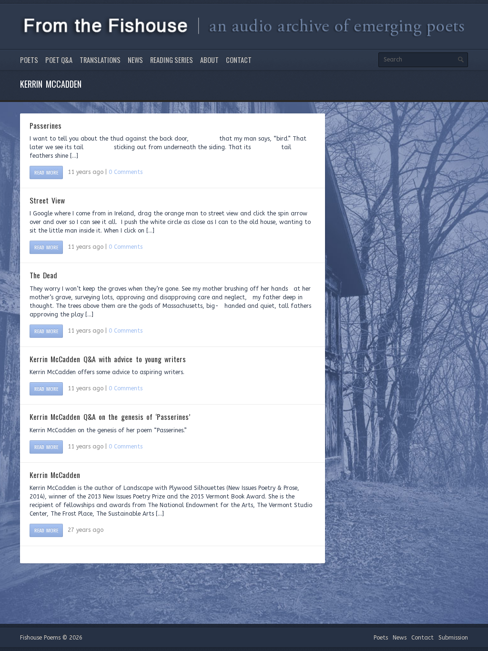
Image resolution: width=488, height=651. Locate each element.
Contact (239, 60)
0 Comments (125, 172)
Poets (29, 60)
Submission (453, 637)
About (209, 60)
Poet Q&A (58, 60)
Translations (100, 60)
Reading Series (171, 60)
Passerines (45, 125)
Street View (47, 200)
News (135, 60)
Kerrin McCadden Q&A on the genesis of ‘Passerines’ (110, 416)
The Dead (43, 275)
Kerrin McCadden (55, 474)
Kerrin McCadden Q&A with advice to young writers (108, 359)
